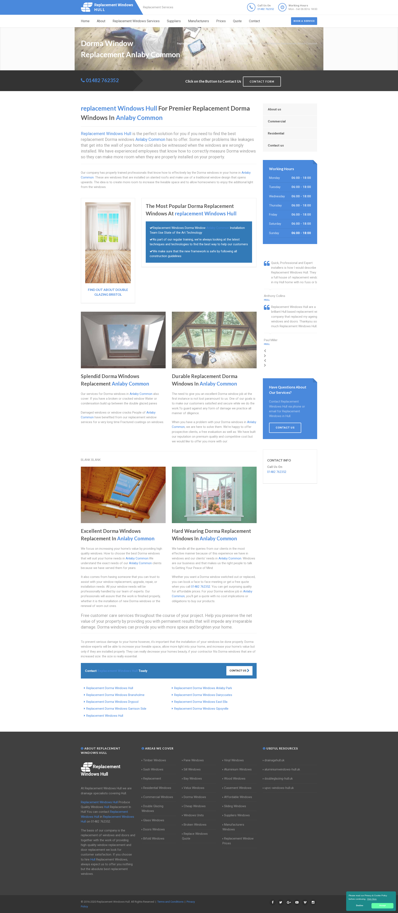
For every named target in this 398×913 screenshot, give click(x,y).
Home (85, 21)
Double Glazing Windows (152, 808)
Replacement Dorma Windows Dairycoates (203, 695)
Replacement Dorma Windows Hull (109, 688)
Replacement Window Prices (238, 841)
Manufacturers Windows (233, 827)
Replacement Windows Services (136, 21)
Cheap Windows (195, 806)
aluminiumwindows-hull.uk (282, 769)
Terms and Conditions (170, 901)
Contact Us (238, 670)
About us (274, 109)
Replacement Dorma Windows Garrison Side (116, 708)
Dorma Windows (195, 797)
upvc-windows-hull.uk (279, 788)
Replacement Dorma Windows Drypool (112, 702)
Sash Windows (153, 769)
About (101, 21)
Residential (276, 133)
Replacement (152, 778)
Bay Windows (193, 778)
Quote (237, 21)
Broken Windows (195, 824)
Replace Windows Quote (195, 836)
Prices (221, 21)
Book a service (304, 21)
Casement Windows (237, 788)
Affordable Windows (238, 797)
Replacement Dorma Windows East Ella (200, 702)
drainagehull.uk (274, 760)
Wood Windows (234, 778)
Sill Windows (192, 769)
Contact (254, 21)
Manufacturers (198, 21)
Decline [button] (359, 905)
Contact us (276, 145)
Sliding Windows (235, 806)
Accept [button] (382, 905)
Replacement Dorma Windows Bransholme (115, 695)
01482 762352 (265, 9)
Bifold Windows (153, 838)
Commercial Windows (158, 797)
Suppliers (174, 21)
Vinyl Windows (234, 760)
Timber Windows (154, 760)
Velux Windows (194, 788)
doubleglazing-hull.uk (279, 778)
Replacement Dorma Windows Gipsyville (201, 708)
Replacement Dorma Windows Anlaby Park (203, 688)
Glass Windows (153, 820)
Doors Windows (154, 829)
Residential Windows (157, 788)
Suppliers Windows (237, 815)
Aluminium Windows (238, 769)
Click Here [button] (372, 899)
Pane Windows (194, 760)
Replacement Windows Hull (104, 716)
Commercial (277, 121)
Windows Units (194, 815)
